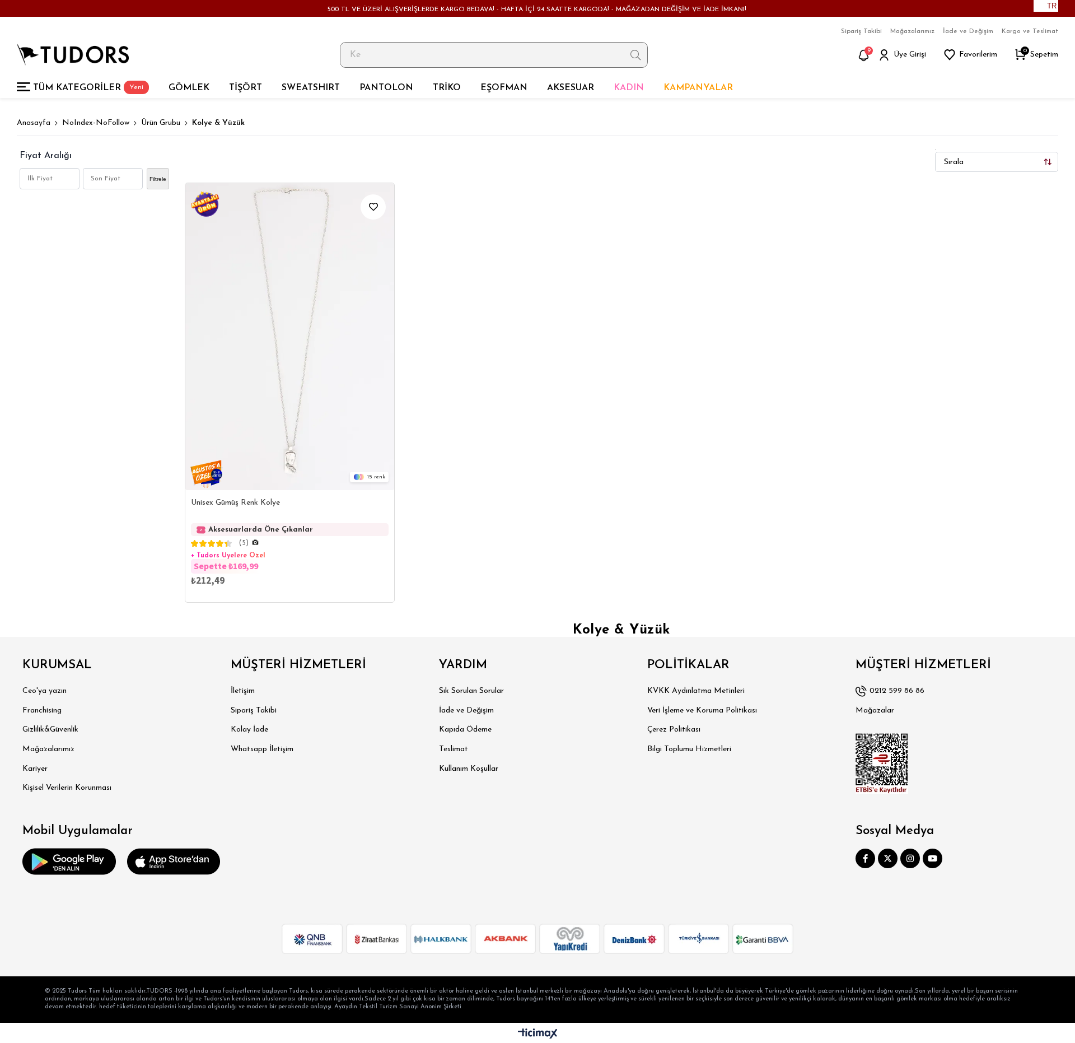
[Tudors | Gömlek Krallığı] (73, 55)
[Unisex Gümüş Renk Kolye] (289, 336)
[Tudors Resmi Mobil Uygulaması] (69, 861)
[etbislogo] (882, 763)
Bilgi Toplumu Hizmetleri (689, 749)
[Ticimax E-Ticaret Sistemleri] (538, 1034)
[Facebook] (865, 858)
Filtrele (157, 179)
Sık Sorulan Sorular (471, 691)
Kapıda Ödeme (465, 729)
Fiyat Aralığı (46, 155)
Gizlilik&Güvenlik (50, 729)
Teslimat (453, 749)
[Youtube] (932, 858)
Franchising (42, 710)
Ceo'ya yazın (44, 691)
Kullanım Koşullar (468, 769)
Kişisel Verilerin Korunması (66, 788)
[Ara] (635, 55)
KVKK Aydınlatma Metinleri (696, 691)
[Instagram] (910, 858)
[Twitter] (888, 858)
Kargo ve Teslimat (1030, 31)
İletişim (243, 691)
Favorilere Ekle (373, 207)
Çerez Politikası (673, 729)
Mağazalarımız (912, 31)
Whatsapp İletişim (262, 749)
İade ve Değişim (968, 31)
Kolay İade (249, 729)
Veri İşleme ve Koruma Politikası (702, 710)
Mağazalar (875, 710)
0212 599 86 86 (897, 691)
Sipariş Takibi (861, 31)
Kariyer (35, 769)
